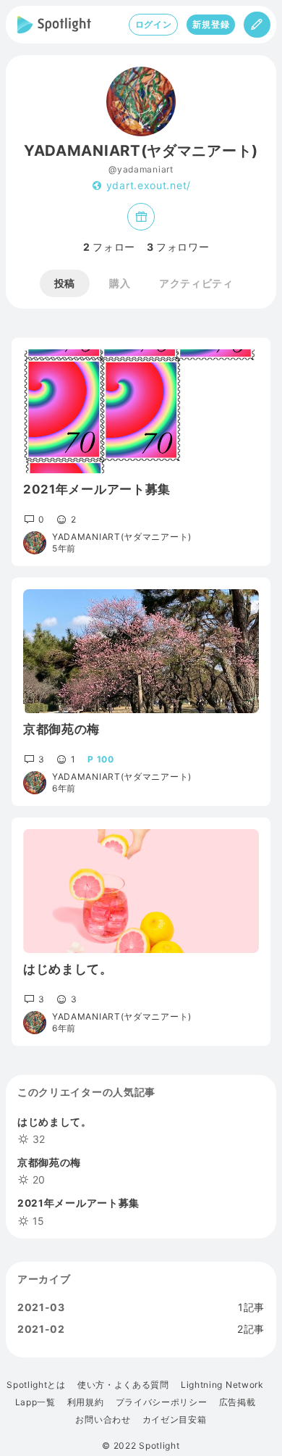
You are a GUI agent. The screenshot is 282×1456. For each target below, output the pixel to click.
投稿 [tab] (64, 283)
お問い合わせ (102, 1419)
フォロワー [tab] (178, 247)
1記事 (251, 1307)
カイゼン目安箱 (174, 1419)
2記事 (251, 1329)
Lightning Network (222, 1385)
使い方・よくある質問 (123, 1385)
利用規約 (85, 1402)
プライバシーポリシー (162, 1402)
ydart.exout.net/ (148, 185)
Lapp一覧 (35, 1402)
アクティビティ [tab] (196, 283)
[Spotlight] (54, 24)
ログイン (153, 24)
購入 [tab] (119, 283)
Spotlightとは (36, 1385)
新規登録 (210, 24)
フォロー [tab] (109, 247)
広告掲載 (237, 1402)
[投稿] (257, 25)
